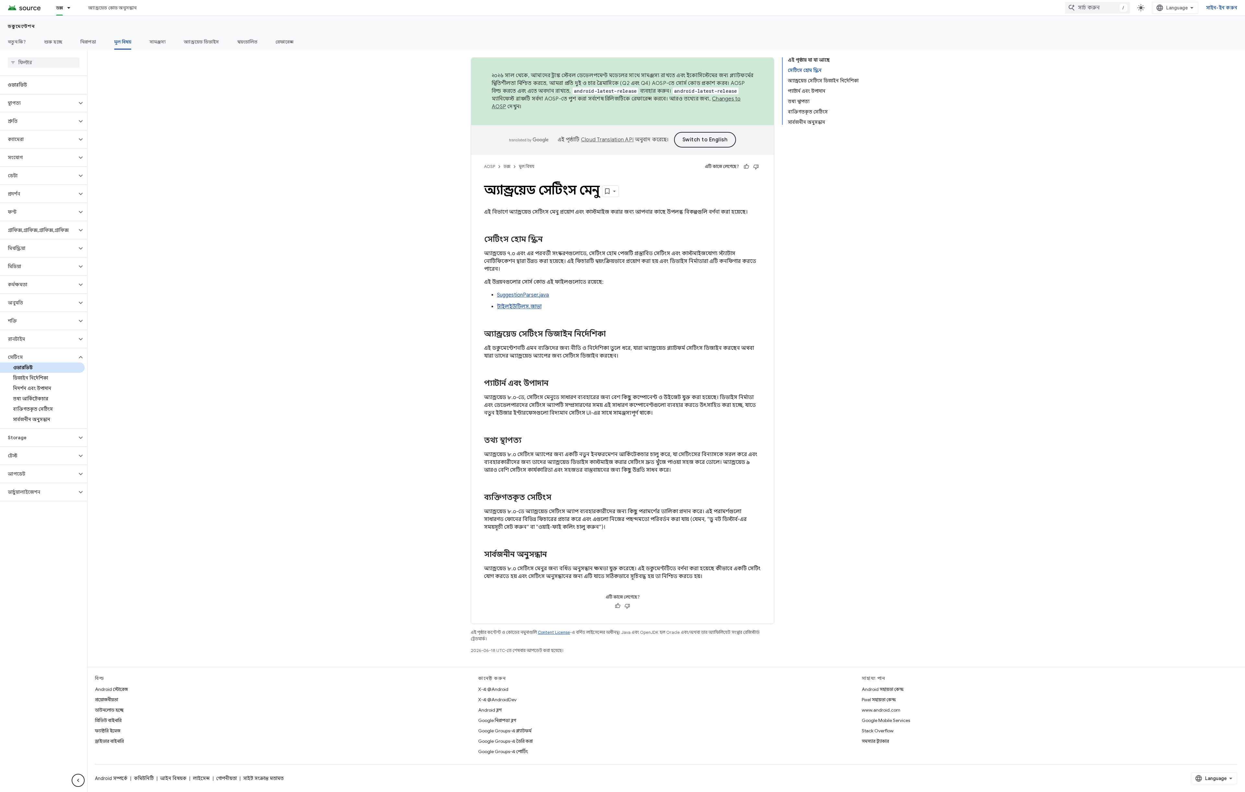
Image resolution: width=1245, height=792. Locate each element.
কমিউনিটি (144, 778)
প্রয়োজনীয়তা (106, 700)
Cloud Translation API (607, 139)
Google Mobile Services (886, 720)
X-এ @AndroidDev (497, 700)
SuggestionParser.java (523, 295)
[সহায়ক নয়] (756, 166)
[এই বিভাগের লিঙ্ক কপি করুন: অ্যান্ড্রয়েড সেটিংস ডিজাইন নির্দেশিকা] (612, 334)
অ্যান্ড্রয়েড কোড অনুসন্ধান (112, 8)
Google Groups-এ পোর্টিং (503, 751)
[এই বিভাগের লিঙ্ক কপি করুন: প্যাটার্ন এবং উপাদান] (555, 384)
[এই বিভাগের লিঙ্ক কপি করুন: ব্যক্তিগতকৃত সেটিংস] (557, 498)
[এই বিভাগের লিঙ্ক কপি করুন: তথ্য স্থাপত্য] (528, 441)
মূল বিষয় (123, 42)
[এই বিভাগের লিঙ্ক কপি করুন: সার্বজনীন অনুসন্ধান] (553, 555)
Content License (554, 632)
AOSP (489, 166)
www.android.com (881, 710)
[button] (38, 103)
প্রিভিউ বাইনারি (108, 720)
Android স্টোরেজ (111, 689)
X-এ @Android (493, 689)
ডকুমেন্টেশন (21, 26)
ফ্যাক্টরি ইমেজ (107, 731)
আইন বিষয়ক (173, 778)
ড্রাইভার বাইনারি (109, 741)
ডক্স (59, 8)
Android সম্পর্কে (111, 778)
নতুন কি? (17, 42)
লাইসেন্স (201, 778)
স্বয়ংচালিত (247, 42)
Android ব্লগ (490, 710)
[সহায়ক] (746, 166)
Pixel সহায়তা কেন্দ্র (879, 700)
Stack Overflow (878, 731)
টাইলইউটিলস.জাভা (519, 306)
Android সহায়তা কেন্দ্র (883, 689)
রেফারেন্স (284, 42)
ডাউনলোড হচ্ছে (109, 710)
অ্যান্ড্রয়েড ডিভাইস (201, 42)
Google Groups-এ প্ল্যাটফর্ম (504, 731)
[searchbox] (43, 62)
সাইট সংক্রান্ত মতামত (263, 778)
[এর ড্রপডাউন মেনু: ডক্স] (71, 8)
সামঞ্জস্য (157, 42)
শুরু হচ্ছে (53, 42)
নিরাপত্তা (88, 42)
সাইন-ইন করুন (1222, 8)
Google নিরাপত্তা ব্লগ (497, 720)
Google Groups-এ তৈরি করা (505, 741)
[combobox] (1097, 8)
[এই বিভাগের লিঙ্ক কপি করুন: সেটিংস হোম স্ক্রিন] (549, 240)
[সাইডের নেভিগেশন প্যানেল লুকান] (78, 780)
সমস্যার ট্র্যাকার (875, 741)
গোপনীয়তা (226, 778)
